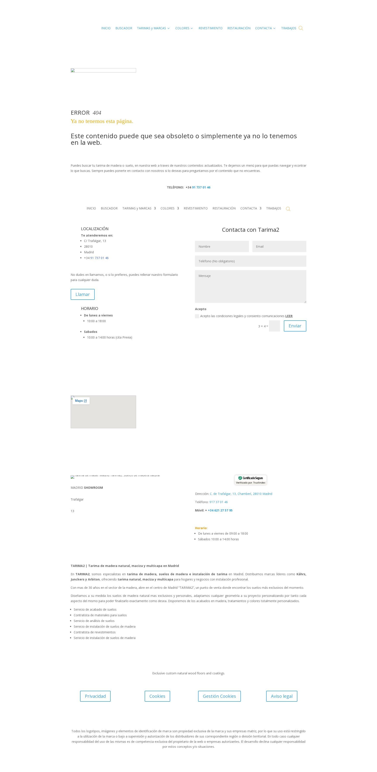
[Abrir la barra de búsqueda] (301, 28)
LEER (289, 316)
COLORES (168, 208)
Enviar (295, 326)
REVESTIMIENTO (196, 208)
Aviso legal (282, 696)
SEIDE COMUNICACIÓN (211, 719)
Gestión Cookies (219, 696)
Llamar (82, 294)
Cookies (157, 696)
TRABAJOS (273, 208)
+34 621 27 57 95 (220, 510)
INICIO (91, 208)
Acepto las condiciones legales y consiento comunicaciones (246, 316)
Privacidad (95, 696)
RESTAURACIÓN (224, 208)
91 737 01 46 (200, 187)
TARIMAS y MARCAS (136, 208)
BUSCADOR (109, 208)
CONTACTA (248, 208)
